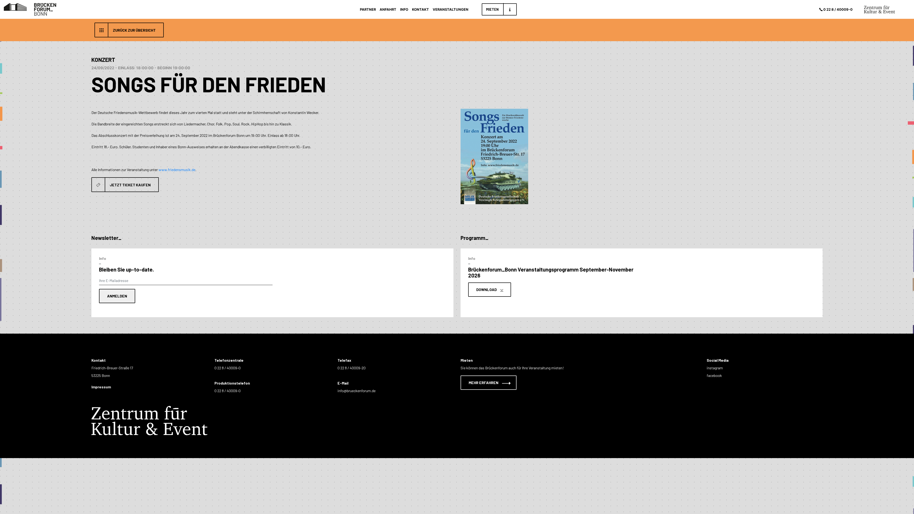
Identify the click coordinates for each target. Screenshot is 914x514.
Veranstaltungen (450, 9)
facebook (714, 375)
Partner (368, 9)
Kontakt (420, 9)
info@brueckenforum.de (357, 390)
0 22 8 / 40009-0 (838, 9)
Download (486, 289)
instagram (715, 368)
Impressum (101, 387)
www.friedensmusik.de (177, 169)
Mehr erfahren (484, 382)
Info (404, 9)
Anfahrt (388, 9)
